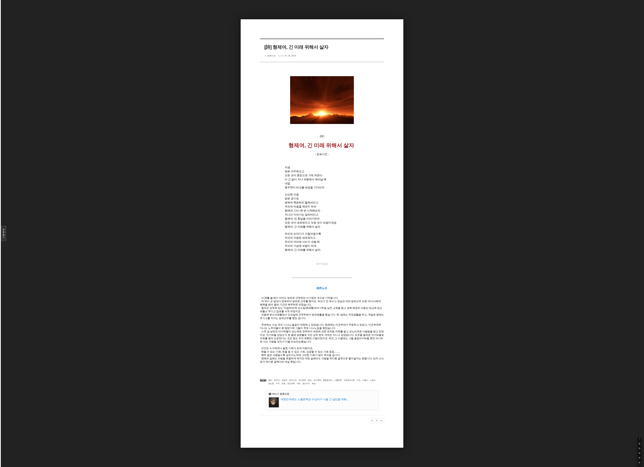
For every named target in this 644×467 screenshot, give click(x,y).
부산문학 (302, 380)
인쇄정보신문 (349, 380)
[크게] (639, 443)
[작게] (639, 448)
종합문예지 (327, 380)
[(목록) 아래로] (639, 457)
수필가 (365, 380)
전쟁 (283, 383)
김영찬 (284, 380)
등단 (310, 380)
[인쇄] (639, 462)
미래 (298, 383)
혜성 (313, 383)
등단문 (271, 383)
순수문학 (317, 380)
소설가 (372, 380)
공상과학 (291, 383)
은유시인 (293, 380)
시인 (358, 380)
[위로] (639, 453)
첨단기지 (306, 383)
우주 (278, 383)
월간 (270, 380)
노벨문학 (338, 380)
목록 (4, 233)
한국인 (277, 380)
